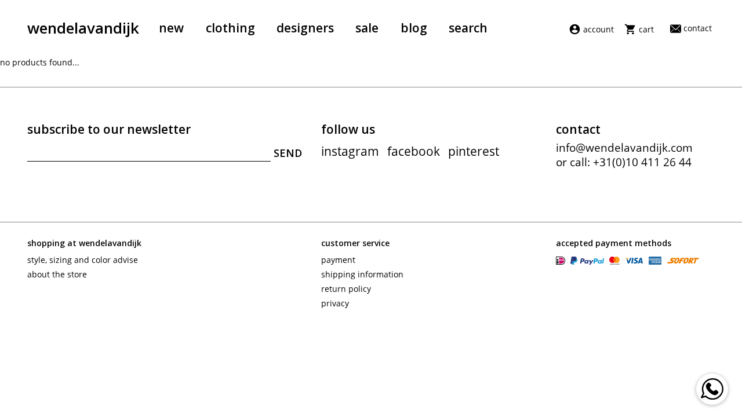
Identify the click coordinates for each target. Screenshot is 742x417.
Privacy (335, 303)
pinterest (473, 151)
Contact (697, 28)
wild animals (52, 376)
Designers (305, 28)
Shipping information (362, 274)
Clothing (230, 28)
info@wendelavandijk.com (624, 147)
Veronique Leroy (228, 358)
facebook (413, 151)
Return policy (346, 288)
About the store (57, 274)
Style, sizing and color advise (82, 259)
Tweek (38, 358)
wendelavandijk (83, 27)
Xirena (210, 376)
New (171, 28)
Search (468, 28)
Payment (338, 259)
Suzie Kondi (220, 341)
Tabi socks (388, 341)
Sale (367, 28)
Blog (414, 28)
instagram (350, 151)
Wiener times (565, 358)
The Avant (558, 341)
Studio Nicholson (59, 341)
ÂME (377, 376)
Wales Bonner (395, 358)
